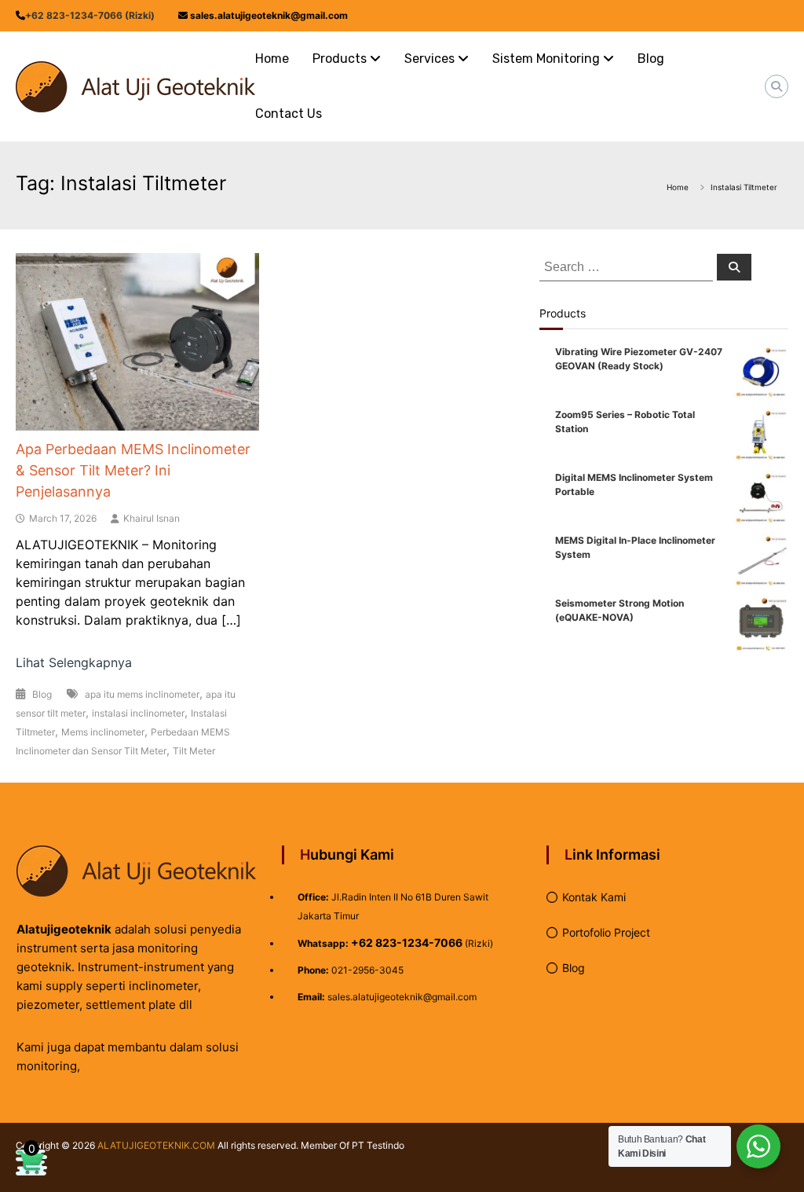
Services (429, 58)
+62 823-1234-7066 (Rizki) (90, 15)
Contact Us (288, 113)
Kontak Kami (594, 897)
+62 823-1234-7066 (406, 942)
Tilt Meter (194, 751)
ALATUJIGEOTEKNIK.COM (156, 1145)
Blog (651, 58)
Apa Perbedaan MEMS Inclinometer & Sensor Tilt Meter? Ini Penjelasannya (133, 470)
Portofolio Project (606, 932)
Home (272, 58)
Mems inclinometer (102, 732)
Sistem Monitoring (546, 58)
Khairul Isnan (151, 518)
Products (339, 58)
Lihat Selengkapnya (74, 662)
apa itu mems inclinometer (142, 694)
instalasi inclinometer (138, 713)
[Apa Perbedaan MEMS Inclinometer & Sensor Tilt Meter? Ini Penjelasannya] (137, 340)
